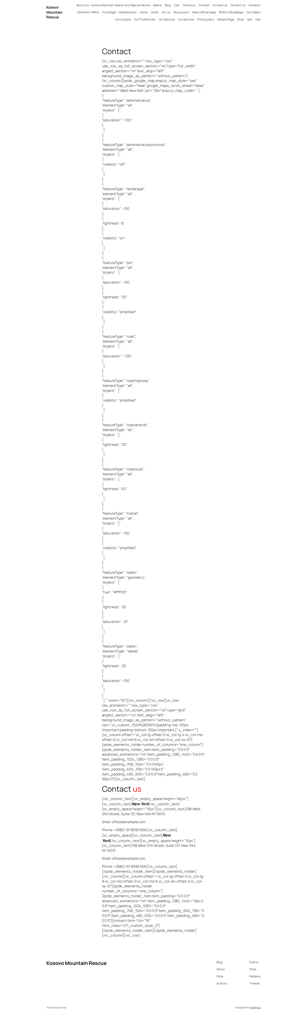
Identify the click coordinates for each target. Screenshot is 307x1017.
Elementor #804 (88, 12)
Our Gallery (253, 12)
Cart (177, 5)
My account (181, 12)
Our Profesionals (144, 19)
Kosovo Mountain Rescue (54, 12)
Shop (240, 19)
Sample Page (225, 19)
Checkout (189, 5)
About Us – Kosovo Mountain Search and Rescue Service (113, 5)
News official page (204, 12)
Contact (204, 5)
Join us (165, 12)
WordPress (255, 1007)
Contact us (220, 5)
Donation (254, 5)
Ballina (157, 5)
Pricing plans (205, 19)
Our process (123, 19)
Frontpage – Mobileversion (119, 12)
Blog (168, 5)
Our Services (167, 19)
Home (144, 12)
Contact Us (237, 5)
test (249, 19)
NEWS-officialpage (231, 12)
